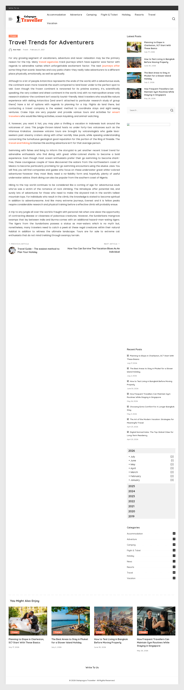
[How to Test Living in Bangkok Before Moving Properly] (134, 62)
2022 (131, 501)
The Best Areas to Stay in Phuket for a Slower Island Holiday (157, 75)
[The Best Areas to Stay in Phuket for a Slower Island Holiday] (134, 77)
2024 (131, 491)
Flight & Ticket (134, 550)
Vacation (131, 578)
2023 (131, 496)
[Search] (173, 19)
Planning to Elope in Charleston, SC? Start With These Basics (157, 45)
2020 (131, 511)
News (129, 561)
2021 (131, 506)
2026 (131, 450)
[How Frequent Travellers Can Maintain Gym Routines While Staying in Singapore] (134, 93)
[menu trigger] (12, 19)
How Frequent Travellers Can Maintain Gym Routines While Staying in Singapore (159, 92)
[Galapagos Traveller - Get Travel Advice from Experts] (29, 19)
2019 (131, 516)
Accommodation (135, 533)
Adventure (132, 539)
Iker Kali (17, 50)
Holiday (130, 556)
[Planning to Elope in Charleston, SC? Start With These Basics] (134, 47)
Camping (131, 545)
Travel (13, 36)
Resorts (130, 567)
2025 (131, 486)
